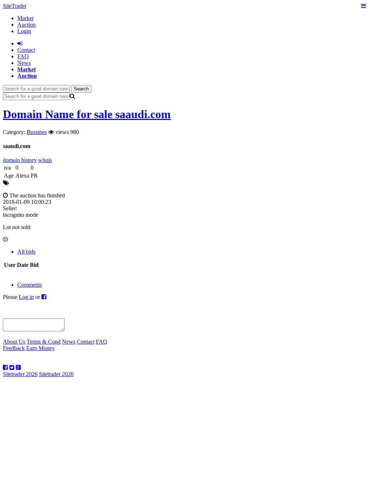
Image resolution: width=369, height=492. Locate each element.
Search (81, 88)
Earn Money (40, 348)
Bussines (37, 132)
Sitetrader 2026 (20, 374)
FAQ (23, 56)
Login (24, 31)
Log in (26, 297)
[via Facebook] (43, 297)
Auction (26, 25)
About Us (14, 342)
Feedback (14, 348)
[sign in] (19, 43)
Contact (85, 342)
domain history (20, 160)
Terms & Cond (44, 342)
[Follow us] (5, 367)
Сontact (26, 50)
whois (45, 160)
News (24, 63)
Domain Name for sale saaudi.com (87, 114)
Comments (29, 285)
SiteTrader (14, 6)
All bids (26, 252)
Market (25, 18)
